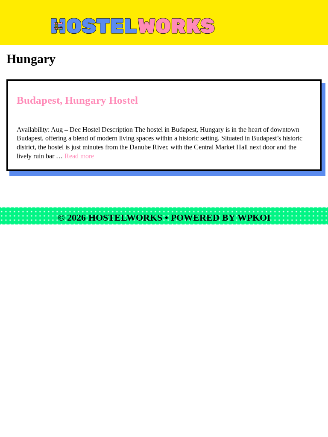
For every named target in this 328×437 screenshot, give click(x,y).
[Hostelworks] (165, 24)
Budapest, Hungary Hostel (77, 100)
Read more (79, 156)
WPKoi (254, 217)
